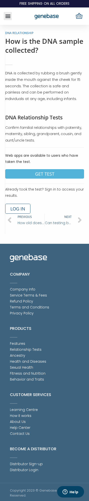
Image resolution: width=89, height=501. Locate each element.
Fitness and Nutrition (27, 373)
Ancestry (17, 355)
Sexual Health (21, 367)
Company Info (22, 289)
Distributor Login (24, 469)
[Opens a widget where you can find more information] (70, 492)
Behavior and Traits (27, 379)
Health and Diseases (28, 361)
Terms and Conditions (29, 307)
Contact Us (20, 433)
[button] (8, 16)
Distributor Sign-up (26, 463)
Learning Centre (24, 409)
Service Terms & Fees (28, 295)
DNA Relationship (19, 33)
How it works (20, 415)
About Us (18, 421)
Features (17, 343)
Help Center (20, 427)
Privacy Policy (22, 313)
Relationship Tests (26, 349)
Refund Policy (21, 301)
